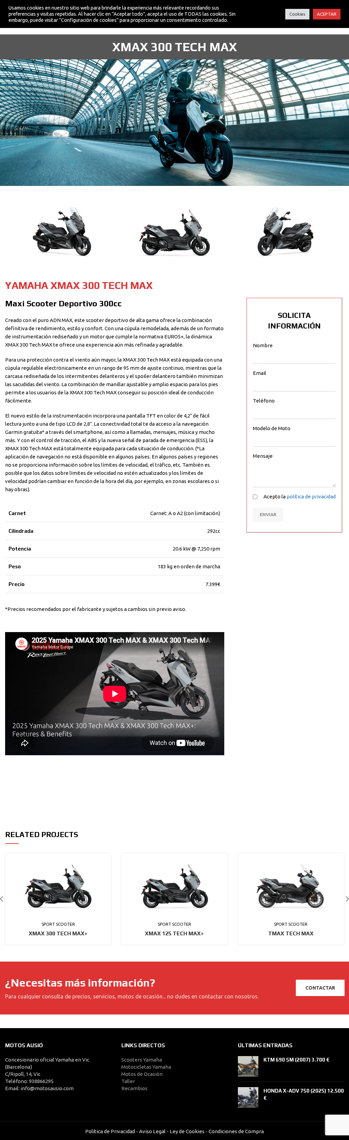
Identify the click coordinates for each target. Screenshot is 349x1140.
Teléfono (264, 401)
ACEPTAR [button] (326, 14)
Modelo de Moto (271, 428)
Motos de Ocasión (142, 1074)
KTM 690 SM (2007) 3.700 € (296, 1060)
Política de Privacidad (110, 1131)
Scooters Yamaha (141, 1060)
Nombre (263, 345)
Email (259, 373)
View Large (106, 858)
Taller (128, 1081)
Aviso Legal (152, 1131)
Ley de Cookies (187, 1131)
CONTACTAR (320, 988)
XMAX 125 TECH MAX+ (174, 933)
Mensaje (263, 456)
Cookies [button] (297, 14)
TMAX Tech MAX (291, 933)
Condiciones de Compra (236, 1131)
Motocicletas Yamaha (146, 1067)
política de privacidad (311, 496)
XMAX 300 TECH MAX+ (58, 933)
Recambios (134, 1088)
